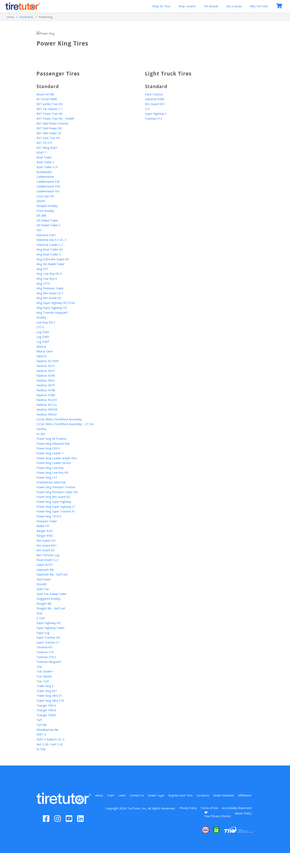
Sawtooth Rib (45, 570)
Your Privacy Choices (217, 816)
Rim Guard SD (45, 550)
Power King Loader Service (53, 463)
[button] (193, 830)
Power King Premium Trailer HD (57, 492)
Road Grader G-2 (47, 560)
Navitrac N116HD (47, 361)
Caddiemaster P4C (48, 181)
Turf (39, 720)
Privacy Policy (188, 808)
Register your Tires (180, 795)
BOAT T (41, 152)
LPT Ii (40, 327)
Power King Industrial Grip (53, 443)
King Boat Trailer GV (49, 249)
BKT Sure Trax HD (48, 138)
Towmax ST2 (153, 118)
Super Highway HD (48, 623)
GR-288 (41, 215)
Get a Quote (234, 6)
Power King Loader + (50, 453)
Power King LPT (46, 477)
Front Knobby (45, 211)
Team (110, 795)
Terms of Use (209, 808)
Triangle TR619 (46, 705)
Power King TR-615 (48, 516)
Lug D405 (42, 337)
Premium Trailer (46, 521)
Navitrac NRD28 (46, 409)
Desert (40, 201)
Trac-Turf (42, 681)
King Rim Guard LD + (50, 293)
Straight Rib (43, 603)
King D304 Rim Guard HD (52, 259)
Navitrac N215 (45, 366)
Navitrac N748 (45, 390)
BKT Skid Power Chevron (52, 123)
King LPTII (43, 283)
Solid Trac (42, 589)
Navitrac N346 (45, 375)
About (99, 795)
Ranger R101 (44, 531)
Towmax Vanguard (48, 662)
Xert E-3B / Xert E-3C (49, 744)
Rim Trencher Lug (47, 555)
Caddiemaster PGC (48, 186)
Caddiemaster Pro (48, 191)
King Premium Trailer (50, 288)
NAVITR (41, 356)
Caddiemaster (45, 177)
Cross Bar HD (45, 196)
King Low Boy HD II (49, 274)
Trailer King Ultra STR (50, 700)
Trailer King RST (46, 691)
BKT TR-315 (44, 143)
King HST (42, 269)
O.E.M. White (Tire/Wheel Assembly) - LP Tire (65, 424)
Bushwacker (44, 172)
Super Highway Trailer (50, 628)
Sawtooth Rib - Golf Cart (52, 574)
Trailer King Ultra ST (49, 695)
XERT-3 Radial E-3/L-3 (50, 739)
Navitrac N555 (45, 380)
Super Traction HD (48, 637)
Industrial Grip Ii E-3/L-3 (51, 240)
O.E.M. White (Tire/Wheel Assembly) (59, 419)
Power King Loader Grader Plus (56, 458)
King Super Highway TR (51, 308)
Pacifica (41, 429)
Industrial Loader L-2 (49, 245)
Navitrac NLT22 (46, 405)
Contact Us (137, 795)
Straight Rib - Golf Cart (50, 608)
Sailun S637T (44, 565)
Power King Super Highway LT (55, 506)
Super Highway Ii (155, 113)
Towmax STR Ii (46, 657)
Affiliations (245, 795)
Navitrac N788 (45, 395)
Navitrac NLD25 (46, 400)
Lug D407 (42, 342)
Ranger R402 (44, 535)
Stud (39, 613)
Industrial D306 (154, 99)
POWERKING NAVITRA (50, 482)
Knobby (41, 317)
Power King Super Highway (53, 502)
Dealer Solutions (223, 795)
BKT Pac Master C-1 (49, 109)
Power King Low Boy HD (52, 472)
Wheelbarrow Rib (47, 730)
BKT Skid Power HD (49, 128)
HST (39, 230)
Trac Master (44, 676)
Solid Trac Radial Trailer (51, 594)
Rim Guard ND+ (46, 545)
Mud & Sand (44, 351)
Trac (39, 667)
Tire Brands (211, 6)
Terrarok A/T (44, 647)
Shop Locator (187, 6)
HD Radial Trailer (47, 220)
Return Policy (243, 813)
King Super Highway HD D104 (55, 303)
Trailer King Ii (44, 686)
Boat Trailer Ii (45, 162)
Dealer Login (156, 795)
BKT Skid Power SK (48, 133)
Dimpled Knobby (47, 206)
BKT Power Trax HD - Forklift (55, 118)
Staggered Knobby (48, 599)
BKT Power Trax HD (49, 113)
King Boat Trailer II (48, 254)
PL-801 (41, 434)
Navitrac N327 (45, 371)
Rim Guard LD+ (46, 540)
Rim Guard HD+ (155, 104)
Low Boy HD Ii (45, 322)
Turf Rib (41, 725)
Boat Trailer (44, 157)
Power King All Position (51, 438)
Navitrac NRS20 (46, 414)
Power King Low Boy (50, 468)
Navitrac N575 (45, 385)
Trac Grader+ (44, 671)
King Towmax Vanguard (51, 312)
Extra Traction (154, 94)
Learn (122, 795)
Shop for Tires (161, 6)
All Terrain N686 (46, 99)
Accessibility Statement (237, 808)
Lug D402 (42, 332)
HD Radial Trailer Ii (48, 225)
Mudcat (41, 346)
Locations (202, 795)
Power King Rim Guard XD (53, 497)
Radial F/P (42, 526)
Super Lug (43, 633)
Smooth (41, 584)
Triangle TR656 (46, 710)
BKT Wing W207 (46, 148)
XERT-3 (41, 734)
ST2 (147, 109)
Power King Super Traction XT (55, 511)
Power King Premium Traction (55, 487)
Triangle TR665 (46, 715)
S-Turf (40, 618)
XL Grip (41, 749)
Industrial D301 (46, 235)
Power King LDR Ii (48, 448)
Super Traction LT (47, 642)
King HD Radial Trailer (50, 264)
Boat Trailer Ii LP (47, 167)
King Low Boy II (46, 278)
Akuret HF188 (45, 94)
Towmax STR (45, 652)
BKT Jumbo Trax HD (49, 104)
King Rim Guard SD (48, 298)
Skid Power (43, 579)
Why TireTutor (259, 6)
